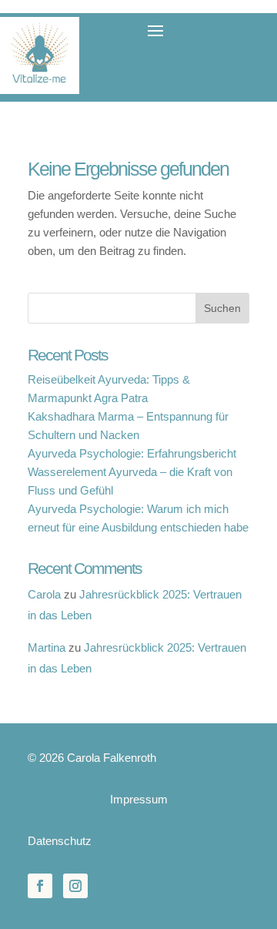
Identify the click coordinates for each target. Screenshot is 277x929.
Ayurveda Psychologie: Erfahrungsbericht (132, 453)
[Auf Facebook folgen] (40, 886)
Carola (44, 594)
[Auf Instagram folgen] (75, 886)
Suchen (222, 308)
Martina (46, 647)
